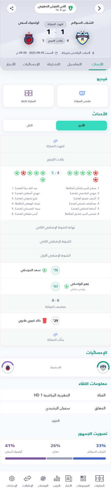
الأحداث (97, 64)
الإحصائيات (31, 64)
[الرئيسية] (99, 8)
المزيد (56, 421)
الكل (30, 125)
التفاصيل (75, 64)
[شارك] (11, 8)
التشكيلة (53, 64)
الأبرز (81, 125)
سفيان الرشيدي (58, 408)
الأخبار (10, 64)
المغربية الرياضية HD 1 (52, 395)
